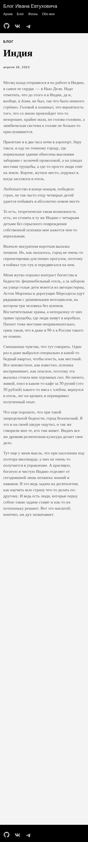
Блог (20, 14)
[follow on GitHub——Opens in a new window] (7, 24)
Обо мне (48, 14)
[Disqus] (44, 601)
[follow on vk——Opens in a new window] (18, 24)
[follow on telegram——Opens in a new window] (29, 24)
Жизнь (33, 14)
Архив (8, 14)
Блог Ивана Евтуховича (30, 6)
